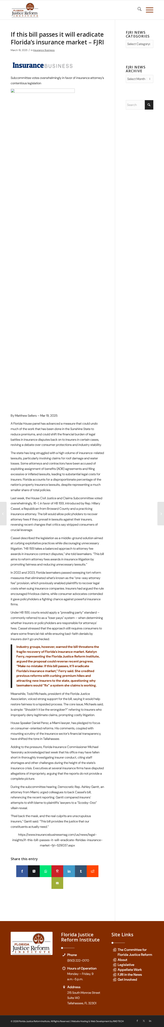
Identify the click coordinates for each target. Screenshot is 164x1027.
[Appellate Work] (114, 969)
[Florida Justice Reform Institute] (25, 10)
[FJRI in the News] (114, 974)
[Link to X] (144, 1021)
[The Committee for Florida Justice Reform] (114, 949)
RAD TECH (118, 1021)
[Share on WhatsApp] (45, 871)
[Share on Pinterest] (57, 871)
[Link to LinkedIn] (150, 1021)
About (122, 960)
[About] (114, 959)
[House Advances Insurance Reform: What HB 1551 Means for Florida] (3, 513)
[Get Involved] (114, 979)
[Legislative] (114, 964)
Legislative (126, 964)
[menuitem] (137, 10)
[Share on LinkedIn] (69, 871)
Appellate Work (130, 969)
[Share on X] (34, 871)
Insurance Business (44, 50)
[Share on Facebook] (22, 871)
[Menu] (147, 10)
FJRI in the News (130, 974)
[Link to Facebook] (137, 1021)
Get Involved (127, 979)
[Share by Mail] (57, 883)
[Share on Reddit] (92, 871)
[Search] (137, 10)
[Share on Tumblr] (81, 871)
